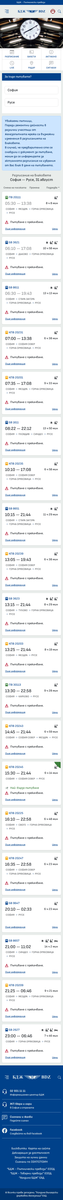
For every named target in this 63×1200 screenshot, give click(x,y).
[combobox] (31, 90)
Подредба (51, 187)
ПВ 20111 (15, 197)
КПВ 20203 (16, 643)
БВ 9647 (14, 903)
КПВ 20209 (16, 985)
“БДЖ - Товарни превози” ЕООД (31, 1173)
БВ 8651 (14, 508)
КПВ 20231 (16, 332)
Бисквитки (19, 1148)
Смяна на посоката (15, 187)
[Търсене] (59, 11)
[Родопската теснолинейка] (53, 11)
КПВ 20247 (16, 858)
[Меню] (7, 11)
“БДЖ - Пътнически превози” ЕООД (31, 1169)
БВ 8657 (14, 940)
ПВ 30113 (15, 684)
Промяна (34, 187)
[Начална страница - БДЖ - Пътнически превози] (32, 1077)
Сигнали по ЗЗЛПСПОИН (31, 1161)
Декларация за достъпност (31, 1153)
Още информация (15, 229)
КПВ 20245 (16, 767)
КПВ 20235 (16, 463)
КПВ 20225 (16, 813)
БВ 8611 (14, 287)
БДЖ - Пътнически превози (31, 2)
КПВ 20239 (16, 553)
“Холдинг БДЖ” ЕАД (31, 1177)
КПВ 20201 (16, 377)
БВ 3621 (14, 242)
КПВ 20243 (16, 726)
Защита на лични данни (30, 1157)
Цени (55, 229)
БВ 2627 (14, 1030)
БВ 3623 (14, 598)
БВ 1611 (14, 422)
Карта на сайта (39, 1148)
